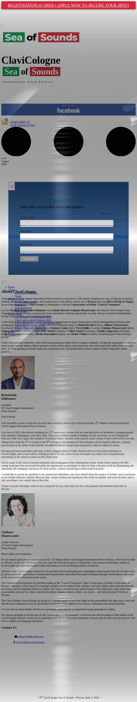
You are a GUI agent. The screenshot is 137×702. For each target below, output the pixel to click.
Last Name (26, 244)
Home (11, 287)
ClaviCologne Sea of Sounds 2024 (33, 320)
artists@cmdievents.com (30, 636)
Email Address (29, 217)
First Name (26, 231)
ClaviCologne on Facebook (30, 642)
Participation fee (23, 308)
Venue (18, 296)
